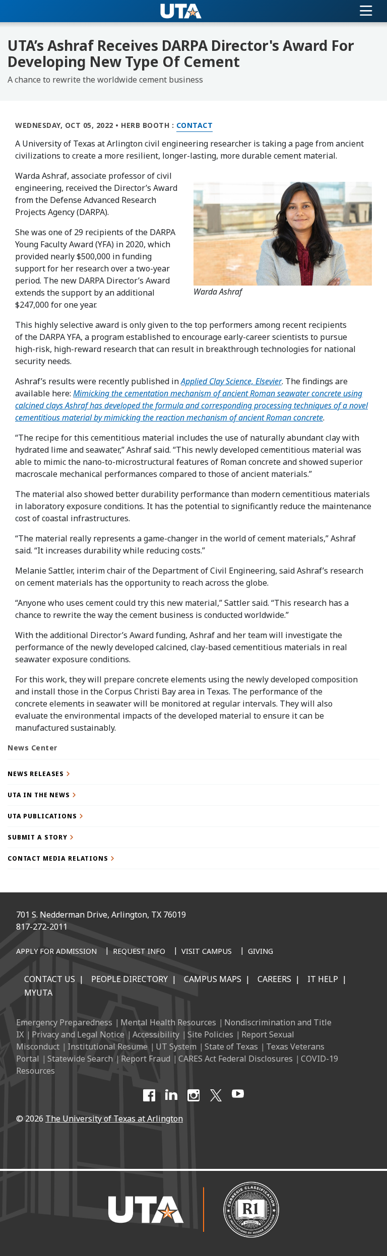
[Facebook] (149, 1095)
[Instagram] (193, 1095)
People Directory (129, 979)
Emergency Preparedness (64, 1022)
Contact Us (49, 979)
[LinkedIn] (171, 1095)
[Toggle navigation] (366, 11)
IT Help (322, 979)
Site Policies (210, 1034)
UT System (176, 1046)
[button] (193, 773)
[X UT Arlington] (216, 1095)
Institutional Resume (108, 1046)
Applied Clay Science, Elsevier (231, 381)
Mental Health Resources (168, 1022)
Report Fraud (145, 1058)
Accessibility (156, 1034)
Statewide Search (80, 1058)
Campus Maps (212, 979)
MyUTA (38, 992)
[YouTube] (238, 1095)
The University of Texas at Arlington (114, 1118)
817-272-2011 (42, 926)
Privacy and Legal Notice (78, 1034)
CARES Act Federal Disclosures (235, 1058)
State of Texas (231, 1046)
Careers (274, 979)
